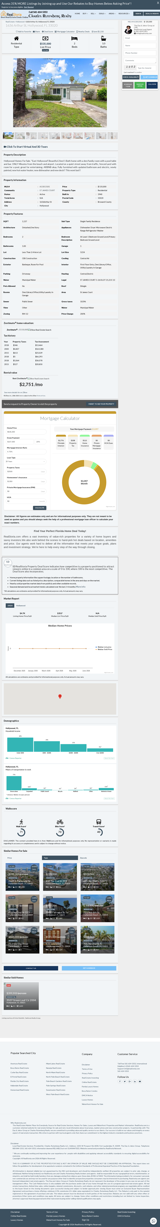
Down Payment (13, 438)
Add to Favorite (23, 31)
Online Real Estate (89, 1082)
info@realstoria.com (144, 33)
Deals (101, 14)
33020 (10, 605)
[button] (28, 7)
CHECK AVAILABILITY (131, 77)
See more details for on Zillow (15, 392)
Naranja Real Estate (53, 1068)
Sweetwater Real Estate (55, 1090)
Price (10, 858)
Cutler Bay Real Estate (19, 1072)
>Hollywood (19, 22)
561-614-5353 (141, 31)
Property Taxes (13, 467)
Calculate (39, 508)
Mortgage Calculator (76, 31)
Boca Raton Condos (89, 1091)
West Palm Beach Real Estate (57, 1094)
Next (113, 92)
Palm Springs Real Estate (56, 1085)
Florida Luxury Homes (90, 1086)
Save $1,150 (61, 35)
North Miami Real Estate (55, 1072)
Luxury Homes (87, 1100)
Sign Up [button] (85, 1220)
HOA (9, 497)
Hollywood (20, 605)
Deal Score (53, 31)
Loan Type (11, 458)
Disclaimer (86, 1065)
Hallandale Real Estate (19, 1085)
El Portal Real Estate (18, 1077)
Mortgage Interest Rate (17, 448)
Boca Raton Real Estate (19, 1068)
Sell (92, 14)
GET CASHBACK (89, 968)
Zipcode (83, 858)
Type (46, 858)
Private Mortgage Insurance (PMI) (21, 487)
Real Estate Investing (90, 1078)
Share (39, 31)
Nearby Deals (100, 31)
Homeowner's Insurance (17, 477)
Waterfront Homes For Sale (92, 1104)
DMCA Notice (87, 1095)
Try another (138, 72)
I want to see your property (101, 404)
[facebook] (120, 1081)
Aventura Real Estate (18, 1064)
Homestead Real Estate (19, 1090)
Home (77, 14)
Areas (111, 14)
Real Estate (10, 22)
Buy (84, 14)
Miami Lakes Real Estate (55, 1064)
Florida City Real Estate (19, 1081)
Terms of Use (41, 395)
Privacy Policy (87, 1073)
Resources (123, 14)
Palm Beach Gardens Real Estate (59, 1081)
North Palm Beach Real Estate (58, 1077)
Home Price (12, 428)
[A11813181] (128, 29)
